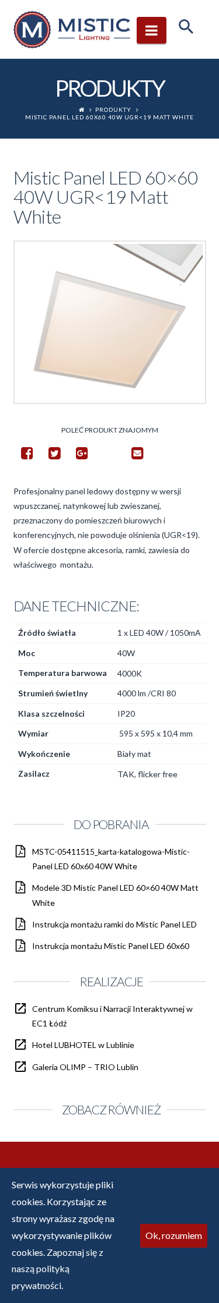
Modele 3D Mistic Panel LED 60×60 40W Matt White (115, 895)
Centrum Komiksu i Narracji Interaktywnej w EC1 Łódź (112, 1016)
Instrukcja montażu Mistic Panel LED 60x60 (110, 946)
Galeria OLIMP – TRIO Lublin (85, 1067)
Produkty (113, 109)
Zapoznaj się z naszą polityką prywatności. (57, 1269)
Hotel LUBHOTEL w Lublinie (83, 1045)
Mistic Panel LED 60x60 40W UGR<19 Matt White (109, 117)
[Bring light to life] (71, 29)
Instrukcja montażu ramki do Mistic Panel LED (114, 924)
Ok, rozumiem (173, 1235)
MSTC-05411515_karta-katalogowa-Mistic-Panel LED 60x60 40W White (111, 859)
